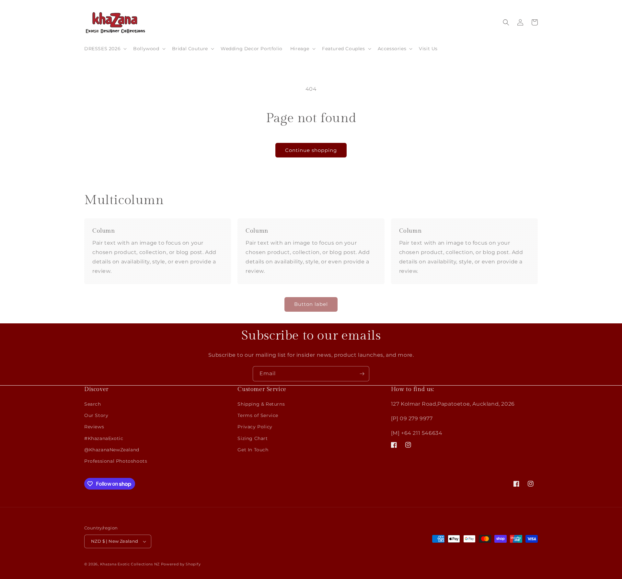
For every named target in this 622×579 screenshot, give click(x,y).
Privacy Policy (254, 427)
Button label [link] (311, 304)
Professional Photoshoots (115, 461)
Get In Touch (252, 450)
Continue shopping (311, 150)
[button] (104, 48)
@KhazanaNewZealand (111, 450)
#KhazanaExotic (103, 438)
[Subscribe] (362, 373)
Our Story (96, 415)
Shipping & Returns (261, 404)
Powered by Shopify (181, 564)
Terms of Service (257, 415)
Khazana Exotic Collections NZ (130, 564)
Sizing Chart (252, 438)
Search (92, 404)
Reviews (94, 427)
